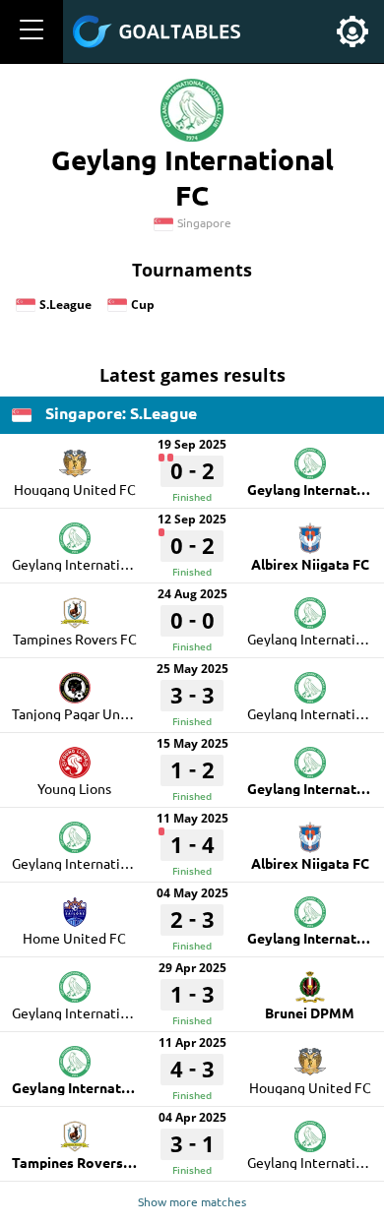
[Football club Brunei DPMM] (310, 980)
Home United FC (74, 938)
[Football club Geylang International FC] (310, 456)
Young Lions (74, 788)
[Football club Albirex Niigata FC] (310, 531)
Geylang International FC (89, 564)
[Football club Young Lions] (75, 756)
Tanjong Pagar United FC (88, 713)
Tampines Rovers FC (75, 638)
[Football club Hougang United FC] (75, 456)
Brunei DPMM (309, 1012)
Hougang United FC (75, 489)
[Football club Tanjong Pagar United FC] (75, 681)
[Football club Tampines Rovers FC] (75, 606)
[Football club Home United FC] (75, 905)
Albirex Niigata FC (310, 564)
